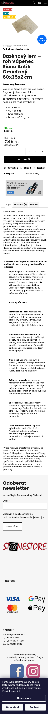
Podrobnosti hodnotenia (16, 49)
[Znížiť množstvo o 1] (29, 151)
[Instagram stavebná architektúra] (33, 671)
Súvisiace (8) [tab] (20, 204)
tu (20, 691)
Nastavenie (24, 698)
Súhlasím (35, 707)
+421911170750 (13, 637)
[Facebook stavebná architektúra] (17, 671)
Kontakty (32, 660)
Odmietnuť (12, 707)
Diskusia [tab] (34, 204)
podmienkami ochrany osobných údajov (23, 517)
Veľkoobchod (20, 660)
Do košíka (27, 159)
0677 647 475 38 (15, 641)
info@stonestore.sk (16, 634)
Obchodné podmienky (25, 654)
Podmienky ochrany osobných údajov (25, 657)
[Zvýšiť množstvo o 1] (42, 151)
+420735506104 (14, 644)
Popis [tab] (8, 204)
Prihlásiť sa (12, 526)
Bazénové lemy (32, 173)
